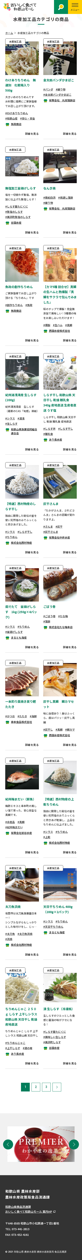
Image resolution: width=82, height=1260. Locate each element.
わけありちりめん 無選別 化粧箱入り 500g (20, 85)
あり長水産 (55, 439)
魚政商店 (16, 124)
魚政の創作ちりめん (19, 287)
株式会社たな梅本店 (61, 627)
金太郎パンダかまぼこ (58, 80)
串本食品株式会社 (21, 722)
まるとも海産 (19, 637)
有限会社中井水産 (59, 537)
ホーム (9, 33)
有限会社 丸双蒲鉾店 (62, 100)
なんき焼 (49, 188)
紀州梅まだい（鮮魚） (20, 799)
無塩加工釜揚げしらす (20, 188)
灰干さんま (51, 503)
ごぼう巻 (49, 606)
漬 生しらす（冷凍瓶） (59, 1009)
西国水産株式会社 (59, 330)
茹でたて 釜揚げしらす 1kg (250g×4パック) (21, 611)
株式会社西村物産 (21, 542)
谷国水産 (16, 222)
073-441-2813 (20, 1229)
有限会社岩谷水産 (21, 833)
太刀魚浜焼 (13, 906)
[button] (8, 1144)
